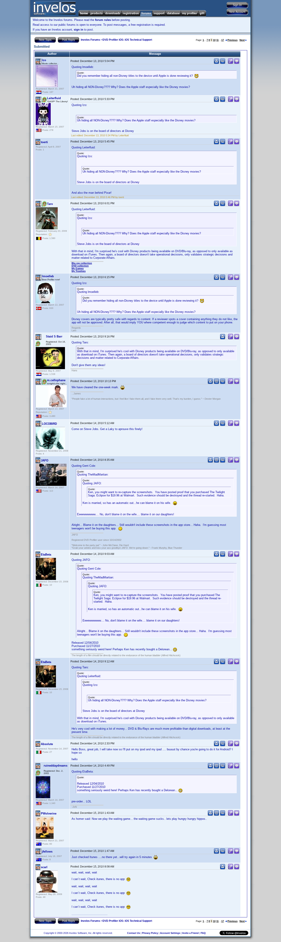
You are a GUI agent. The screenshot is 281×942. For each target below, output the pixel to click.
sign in (78, 29)
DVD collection (80, 265)
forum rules (103, 20)
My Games (78, 268)
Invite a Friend (190, 933)
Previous (232, 40)
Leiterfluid (54, 98)
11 (217, 40)
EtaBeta (46, 554)
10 (214, 40)
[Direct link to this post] (230, 63)
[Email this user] (216, 383)
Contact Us (133, 933)
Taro (50, 204)
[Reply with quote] (237, 63)
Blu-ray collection (82, 263)
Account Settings (170, 933)
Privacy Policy (150, 933)
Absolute (47, 744)
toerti (44, 142)
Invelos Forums (90, 39)
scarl (44, 867)
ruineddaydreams (55, 765)
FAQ (203, 933)
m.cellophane (56, 380)
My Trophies (79, 271)
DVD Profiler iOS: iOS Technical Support (127, 39)
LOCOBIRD (49, 423)
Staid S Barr (54, 336)
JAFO (44, 460)
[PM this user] (216, 63)
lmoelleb (48, 276)
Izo (44, 60)
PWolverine (48, 813)
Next (242, 40)
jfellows (47, 851)
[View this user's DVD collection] (222, 63)
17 (222, 40)
